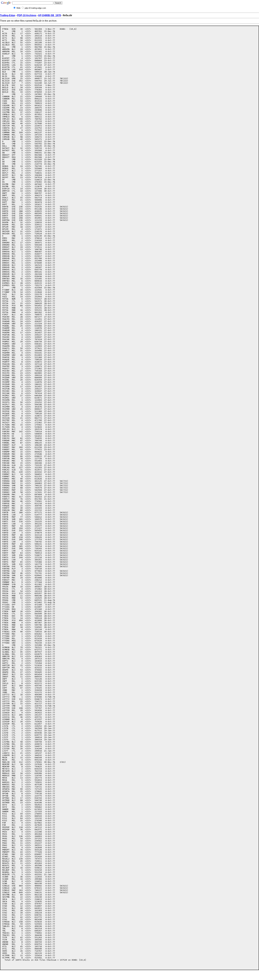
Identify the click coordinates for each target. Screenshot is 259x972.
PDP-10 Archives (26, 15)
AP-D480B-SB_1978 (49, 15)
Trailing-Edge (7, 15)
